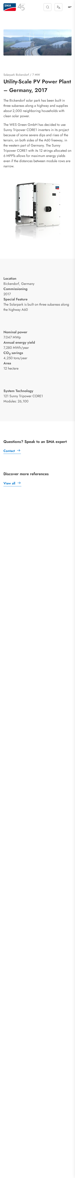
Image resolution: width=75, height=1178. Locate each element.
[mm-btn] (70, 7)
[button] (47, 7)
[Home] (9, 7)
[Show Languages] (58, 7)
